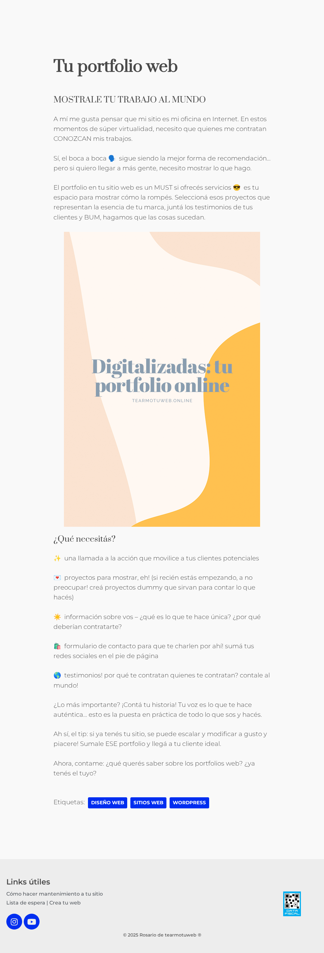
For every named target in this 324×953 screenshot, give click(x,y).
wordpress (189, 803)
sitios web (148, 803)
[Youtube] (32, 922)
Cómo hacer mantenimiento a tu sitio (54, 894)
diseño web (107, 803)
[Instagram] (14, 922)
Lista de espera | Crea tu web (43, 903)
